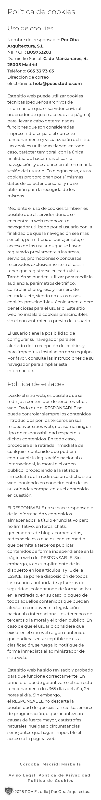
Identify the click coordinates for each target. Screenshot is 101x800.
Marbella (71, 764)
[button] (9, 791)
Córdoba (29, 764)
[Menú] (94, 6)
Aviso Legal (22, 775)
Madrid (50, 764)
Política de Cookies (51, 780)
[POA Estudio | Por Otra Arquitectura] (11, 6)
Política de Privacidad (64, 775)
